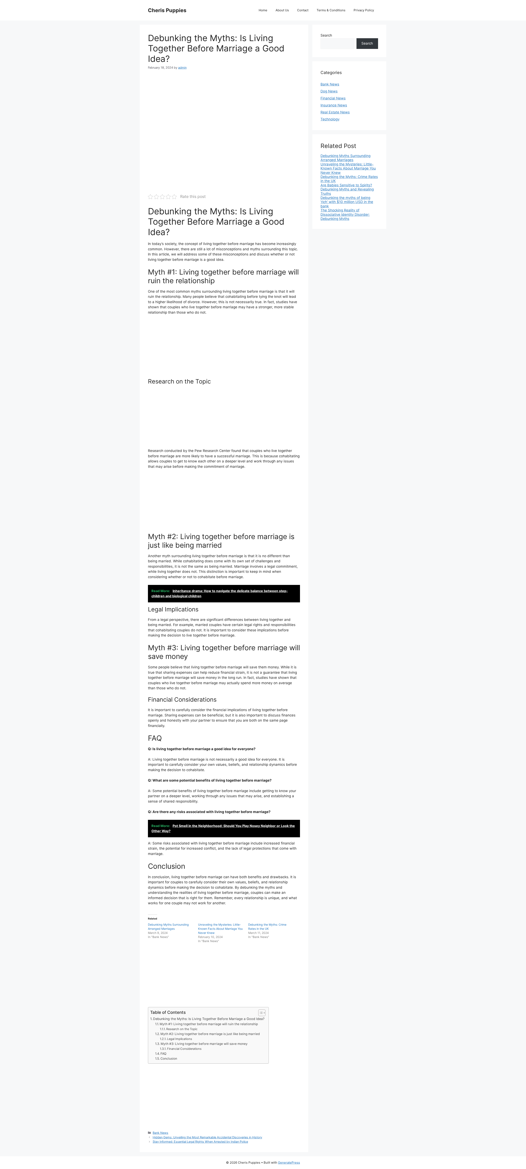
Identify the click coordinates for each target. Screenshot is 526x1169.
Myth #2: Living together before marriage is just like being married (210, 1034)
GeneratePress (289, 1162)
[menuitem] (349, 158)
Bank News (160, 1132)
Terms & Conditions (331, 10)
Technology (330, 119)
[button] (259, 1012)
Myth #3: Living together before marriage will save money (204, 1044)
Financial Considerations (184, 1049)
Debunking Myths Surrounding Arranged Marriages (345, 158)
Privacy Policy (364, 10)
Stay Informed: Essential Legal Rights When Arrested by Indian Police (200, 1141)
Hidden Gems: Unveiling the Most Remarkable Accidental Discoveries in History (207, 1137)
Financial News (333, 98)
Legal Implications (179, 1039)
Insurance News (334, 105)
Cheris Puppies (167, 10)
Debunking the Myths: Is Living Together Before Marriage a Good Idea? (208, 1019)
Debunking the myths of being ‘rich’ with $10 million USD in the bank (347, 202)
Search (326, 35)
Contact (302, 10)
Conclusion (168, 1058)
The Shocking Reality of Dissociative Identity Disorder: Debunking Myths (345, 214)
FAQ (163, 1054)
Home (263, 10)
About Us (282, 10)
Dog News (329, 91)
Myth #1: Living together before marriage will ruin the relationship (209, 1024)
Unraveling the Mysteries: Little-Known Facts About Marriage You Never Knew (220, 929)
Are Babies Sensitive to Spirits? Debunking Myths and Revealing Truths (347, 189)
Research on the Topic (181, 1029)
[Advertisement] (224, 105)
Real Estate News (335, 112)
